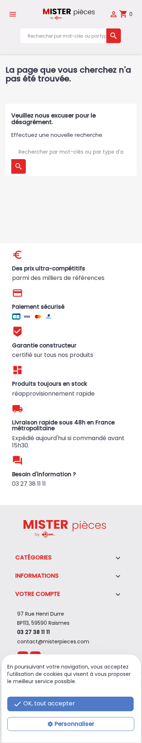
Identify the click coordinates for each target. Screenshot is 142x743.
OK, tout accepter (44, 703)
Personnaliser (74, 724)
